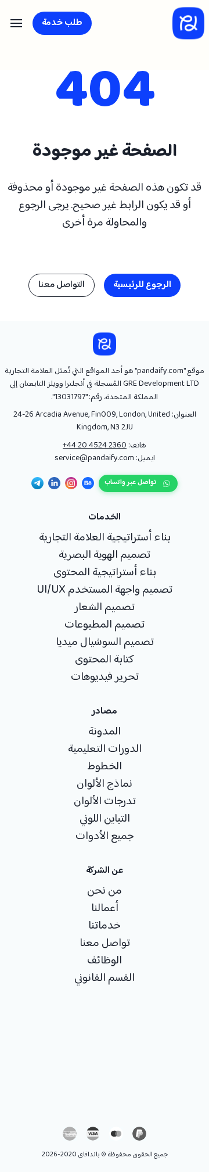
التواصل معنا (61, 285)
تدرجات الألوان (105, 802)
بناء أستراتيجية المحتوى (104, 573)
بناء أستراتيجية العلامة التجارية (105, 538)
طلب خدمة (62, 23)
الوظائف (104, 961)
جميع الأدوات (104, 836)
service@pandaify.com (94, 458)
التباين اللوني (105, 819)
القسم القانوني (104, 978)
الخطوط (104, 767)
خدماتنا (104, 926)
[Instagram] (71, 483)
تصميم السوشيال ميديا (105, 642)
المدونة (104, 732)
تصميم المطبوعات (104, 625)
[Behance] (88, 483)
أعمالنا (104, 908)
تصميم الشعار (104, 608)
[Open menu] (16, 23)
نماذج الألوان (104, 784)
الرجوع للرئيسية (142, 285)
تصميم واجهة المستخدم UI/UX (104, 590)
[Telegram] (37, 483)
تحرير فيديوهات (105, 677)
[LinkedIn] (54, 483)
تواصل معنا (105, 943)
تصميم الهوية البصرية (104, 555)
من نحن (104, 891)
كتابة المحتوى (104, 660)
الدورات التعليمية (105, 749)
